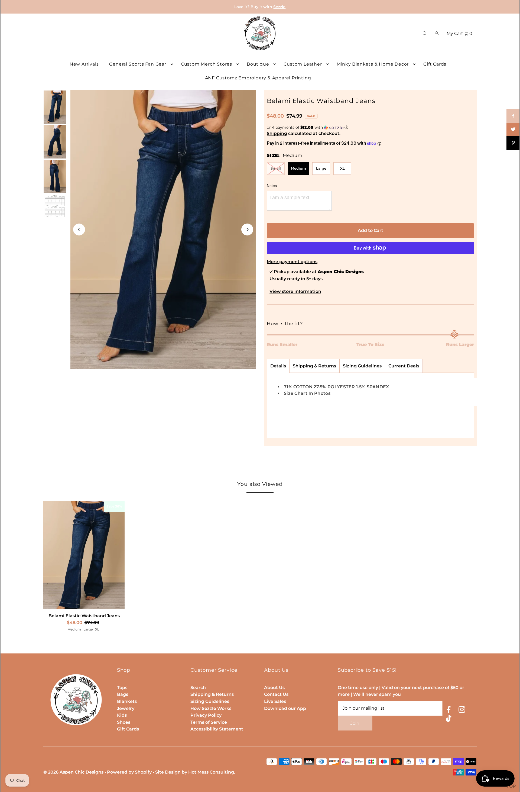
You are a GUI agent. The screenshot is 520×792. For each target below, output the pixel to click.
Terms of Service (208, 722)
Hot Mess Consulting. (211, 772)
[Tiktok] (448, 719)
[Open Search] (424, 33)
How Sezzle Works (210, 708)
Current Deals (403, 365)
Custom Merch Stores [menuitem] (206, 64)
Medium (298, 168)
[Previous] (79, 229)
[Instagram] (462, 710)
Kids (122, 715)
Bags (122, 694)
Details (278, 365)
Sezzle (279, 6)
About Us (274, 687)
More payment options (292, 261)
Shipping (277, 133)
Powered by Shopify (129, 772)
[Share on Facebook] (513, 116)
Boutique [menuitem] (258, 64)
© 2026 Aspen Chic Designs (73, 772)
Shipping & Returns (314, 365)
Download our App (285, 708)
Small (276, 168)
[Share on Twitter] (513, 129)
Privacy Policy (206, 715)
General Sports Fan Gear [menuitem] (137, 64)
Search (198, 687)
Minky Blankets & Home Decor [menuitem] (373, 64)
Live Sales (275, 701)
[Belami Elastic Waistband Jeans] (84, 555)
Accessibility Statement (216, 729)
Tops (122, 687)
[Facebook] (448, 710)
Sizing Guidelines (362, 365)
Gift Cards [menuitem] (434, 64)
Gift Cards (128, 729)
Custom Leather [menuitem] (303, 64)
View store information (295, 291)
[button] (370, 127)
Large (321, 168)
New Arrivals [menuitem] (84, 64)
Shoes (123, 722)
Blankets (127, 701)
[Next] (247, 229)
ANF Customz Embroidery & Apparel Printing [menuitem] (258, 77)
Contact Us (276, 694)
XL (342, 168)
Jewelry (125, 708)
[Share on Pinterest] (513, 143)
